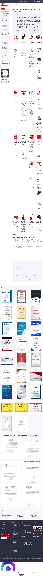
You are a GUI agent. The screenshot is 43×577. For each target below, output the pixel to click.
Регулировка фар (31, 150)
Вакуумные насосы (15, 148)
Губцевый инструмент (31, 174)
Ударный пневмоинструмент (39, 186)
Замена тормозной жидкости (39, 104)
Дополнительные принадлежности (23, 120)
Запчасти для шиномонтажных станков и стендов (39, 228)
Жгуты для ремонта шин (39, 85)
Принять (21, 575)
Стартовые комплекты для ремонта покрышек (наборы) (39, 81)
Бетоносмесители (23, 158)
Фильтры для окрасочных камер (31, 117)
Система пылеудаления (31, 108)
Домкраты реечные (23, 103)
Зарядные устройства (23, 144)
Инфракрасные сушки (31, 104)
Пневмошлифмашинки (39, 175)
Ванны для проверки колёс (31, 56)
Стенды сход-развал (5, 16)
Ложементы (31, 179)
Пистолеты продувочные (39, 181)
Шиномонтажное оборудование (5, 18)
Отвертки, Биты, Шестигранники (31, 181)
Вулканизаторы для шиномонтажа (31, 54)
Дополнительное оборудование (31, 66)
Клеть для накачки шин (39, 53)
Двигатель (39, 144)
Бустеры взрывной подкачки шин (31, 51)
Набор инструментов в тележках (31, 172)
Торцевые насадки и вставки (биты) (31, 189)
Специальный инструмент (5, 48)
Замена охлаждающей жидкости (39, 102)
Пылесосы (31, 227)
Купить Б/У (2, 8)
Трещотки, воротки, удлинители (31, 191)
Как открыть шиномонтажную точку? (27, 544)
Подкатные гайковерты (39, 51)
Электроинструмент (5, 56)
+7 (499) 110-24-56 (25, 1)
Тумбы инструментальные (15, 234)
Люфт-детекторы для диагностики (31, 154)
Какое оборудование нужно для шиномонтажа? (26, 546)
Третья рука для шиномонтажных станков (31, 49)
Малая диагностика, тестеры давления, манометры (31, 152)
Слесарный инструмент (6, 51)
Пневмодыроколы (39, 179)
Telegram (34, 1)
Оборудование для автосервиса (14, 553)
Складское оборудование (5, 61)
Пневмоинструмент (5, 53)
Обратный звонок (39, 1)
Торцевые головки (31, 186)
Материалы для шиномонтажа (5, 23)
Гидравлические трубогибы (24, 118)
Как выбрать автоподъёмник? (26, 541)
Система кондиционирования (5, 39)
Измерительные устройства (16, 146)
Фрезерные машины (39, 209)
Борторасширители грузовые (39, 50)
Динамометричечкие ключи (31, 176)
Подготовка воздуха (39, 173)
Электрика (39, 155)
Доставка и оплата (14, 4)
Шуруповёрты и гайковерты (39, 204)
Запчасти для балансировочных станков (39, 230)
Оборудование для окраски (31, 110)
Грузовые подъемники (15, 49)
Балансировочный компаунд (39, 70)
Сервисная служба (23, 4)
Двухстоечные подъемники (16, 43)
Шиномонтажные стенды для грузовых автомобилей (39, 48)
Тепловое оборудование (23, 152)
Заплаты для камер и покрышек (39, 75)
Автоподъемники (5, 13)
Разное (23, 155)
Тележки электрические (23, 226)
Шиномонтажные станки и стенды (31, 46)
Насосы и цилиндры (23, 116)
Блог (3, 529)
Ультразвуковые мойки (24, 154)
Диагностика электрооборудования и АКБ (31, 148)
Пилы (39, 208)
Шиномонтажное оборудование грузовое (17, 529)
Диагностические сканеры (31, 144)
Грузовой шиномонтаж (5, 21)
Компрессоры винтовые (15, 102)
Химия (39, 87)
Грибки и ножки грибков (39, 79)
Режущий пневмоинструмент (39, 184)
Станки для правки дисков (31, 61)
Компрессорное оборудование (5, 26)
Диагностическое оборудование (5, 45)
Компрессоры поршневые (15, 100)
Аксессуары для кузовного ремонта (31, 113)
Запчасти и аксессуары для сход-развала (39, 233)
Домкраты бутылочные (23, 105)
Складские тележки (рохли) (23, 225)
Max (30, 1)
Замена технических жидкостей (5, 34)
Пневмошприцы (39, 182)
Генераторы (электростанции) (23, 150)
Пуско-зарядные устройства (23, 146)
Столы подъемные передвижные (23, 231)
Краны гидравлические (24, 112)
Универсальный (39, 152)
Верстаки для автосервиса (15, 225)
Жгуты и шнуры (39, 73)
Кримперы (39, 148)
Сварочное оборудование (31, 106)
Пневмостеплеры (39, 176)
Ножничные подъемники (15, 47)
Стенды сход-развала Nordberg (23, 48)
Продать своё (8, 8)
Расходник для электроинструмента (39, 211)
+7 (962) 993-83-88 (39, 533)
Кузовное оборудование (5, 31)
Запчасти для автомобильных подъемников (39, 225)
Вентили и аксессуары (39, 72)
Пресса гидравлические (24, 100)
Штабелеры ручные (23, 228)
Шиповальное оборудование (31, 65)
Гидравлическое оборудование (5, 29)
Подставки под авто (23, 115)
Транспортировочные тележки (15, 230)
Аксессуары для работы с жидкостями (39, 110)
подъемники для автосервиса (30, 277)
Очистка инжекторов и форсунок (6, 37)
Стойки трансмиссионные (23, 108)
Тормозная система (39, 151)
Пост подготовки (31, 101)
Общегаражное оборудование (5, 43)
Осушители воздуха (15, 105)
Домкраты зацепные (23, 106)
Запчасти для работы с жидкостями (39, 112)
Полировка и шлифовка (39, 202)
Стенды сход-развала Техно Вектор (23, 46)
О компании (11, 4)
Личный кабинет (4, 530)
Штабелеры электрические (23, 230)
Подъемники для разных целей (16, 56)
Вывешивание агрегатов (23, 113)
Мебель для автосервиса (5, 58)
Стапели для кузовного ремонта (31, 103)
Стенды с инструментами (31, 184)
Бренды (20, 4)
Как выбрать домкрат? (27, 542)
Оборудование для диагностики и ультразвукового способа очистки (39, 130)
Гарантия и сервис (17, 4)
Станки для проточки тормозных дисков (31, 63)
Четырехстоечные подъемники (15, 45)
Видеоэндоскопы (31, 146)
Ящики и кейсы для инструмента (31, 194)
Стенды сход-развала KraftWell (23, 55)
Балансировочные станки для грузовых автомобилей (39, 45)
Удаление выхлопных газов (23, 148)
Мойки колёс (31, 59)
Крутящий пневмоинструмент (39, 170)
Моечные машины (31, 228)
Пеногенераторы (31, 224)
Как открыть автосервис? (25, 538)
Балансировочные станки (31, 44)
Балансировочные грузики (39, 68)
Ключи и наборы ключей (31, 178)
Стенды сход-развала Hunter (23, 44)
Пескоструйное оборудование (31, 115)
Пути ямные (15, 52)
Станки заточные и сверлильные (39, 200)
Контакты (14, 1)
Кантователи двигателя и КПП (23, 110)
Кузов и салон (39, 147)
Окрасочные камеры (31, 100)
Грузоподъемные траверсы (16, 54)
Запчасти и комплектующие (5, 66)
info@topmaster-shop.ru (38, 530)
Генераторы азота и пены (31, 58)
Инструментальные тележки (15, 226)
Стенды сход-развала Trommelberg (23, 50)
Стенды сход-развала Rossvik (23, 54)
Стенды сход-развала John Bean (23, 52)
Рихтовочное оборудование (31, 112)
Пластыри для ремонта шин (39, 77)
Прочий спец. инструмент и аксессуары (39, 157)
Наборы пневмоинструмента (39, 172)
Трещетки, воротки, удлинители (31, 187)
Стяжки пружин (23, 159)
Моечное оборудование (6, 64)
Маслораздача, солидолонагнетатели (39, 108)
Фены (39, 205)
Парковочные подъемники (15, 51)
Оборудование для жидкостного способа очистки (39, 127)
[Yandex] (37, 527)
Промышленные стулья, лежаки (16, 228)
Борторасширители (31, 52)
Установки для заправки (15, 144)
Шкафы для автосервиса (15, 232)
